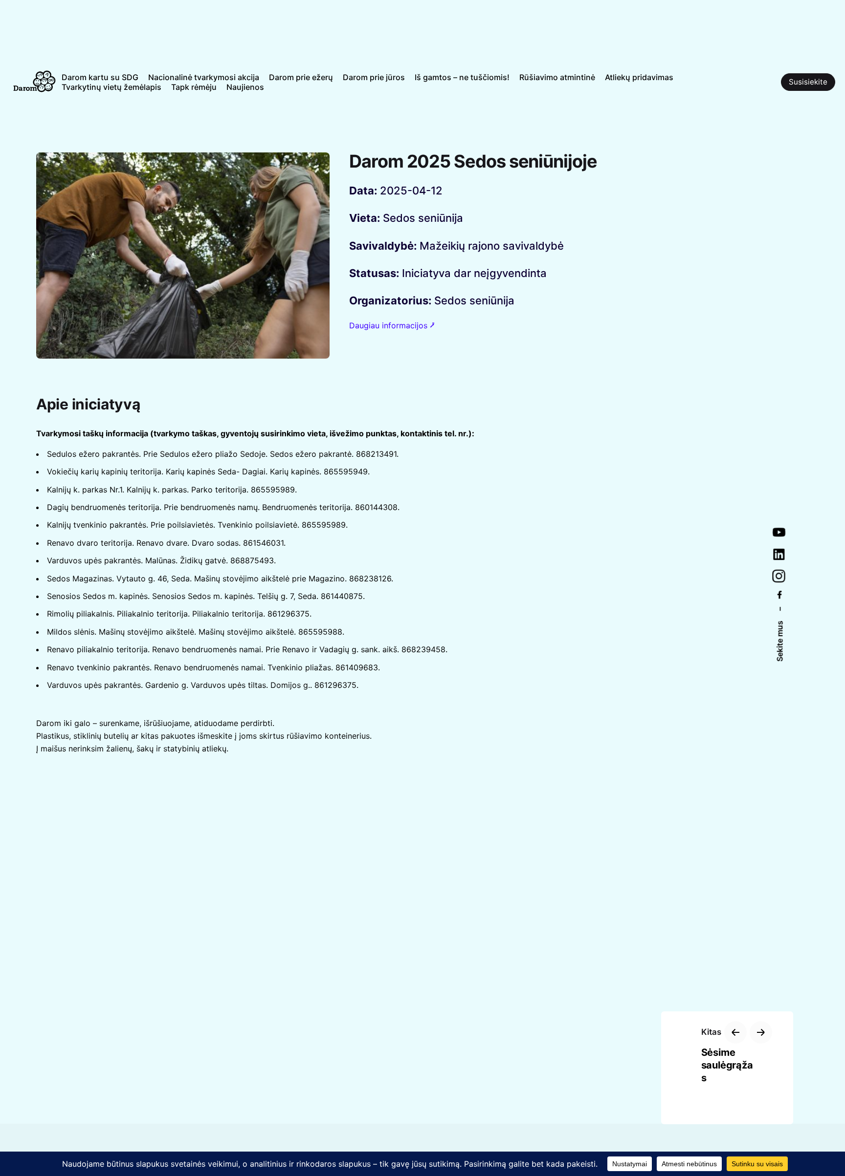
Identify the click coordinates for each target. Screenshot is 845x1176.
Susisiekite (808, 81)
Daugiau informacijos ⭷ (392, 325)
